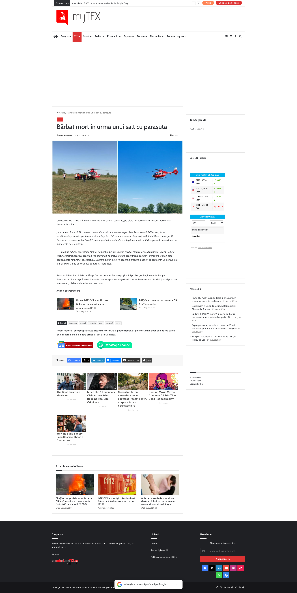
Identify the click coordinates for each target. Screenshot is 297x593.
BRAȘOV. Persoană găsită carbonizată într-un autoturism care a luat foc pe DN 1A (116, 501)
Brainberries (71, 400)
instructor (92, 323)
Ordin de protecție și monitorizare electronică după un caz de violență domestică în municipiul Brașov (158, 501)
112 (76, 36)
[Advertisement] (148, 65)
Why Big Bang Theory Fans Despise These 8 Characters (70, 437)
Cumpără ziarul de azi (229, 3)
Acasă (61, 112)
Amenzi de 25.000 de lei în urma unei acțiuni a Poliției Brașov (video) (105, 3)
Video (208, 3)
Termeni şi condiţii (159, 550)
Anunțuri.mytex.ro (177, 36)
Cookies (155, 543)
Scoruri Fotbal (196, 384)
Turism (141, 36)
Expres (127, 36)
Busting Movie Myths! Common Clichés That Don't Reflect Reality (162, 395)
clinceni (83, 323)
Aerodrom (73, 323)
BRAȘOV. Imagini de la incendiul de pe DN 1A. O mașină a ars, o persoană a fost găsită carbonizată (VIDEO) (74, 501)
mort (101, 323)
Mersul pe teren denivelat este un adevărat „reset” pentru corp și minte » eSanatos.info (132, 398)
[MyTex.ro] (81, 17)
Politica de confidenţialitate (164, 557)
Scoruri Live (195, 377)
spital (118, 323)
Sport (86, 36)
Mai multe (155, 36)
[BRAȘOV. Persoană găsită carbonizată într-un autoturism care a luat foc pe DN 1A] (117, 484)
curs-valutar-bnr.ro (205, 248)
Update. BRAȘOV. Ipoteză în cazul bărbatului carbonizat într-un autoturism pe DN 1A (92, 304)
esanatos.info (133, 410)
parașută (109, 323)
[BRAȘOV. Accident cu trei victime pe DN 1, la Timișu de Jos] (128, 304)
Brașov (65, 36)
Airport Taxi (195, 380)
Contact (55, 554)
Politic (98, 36)
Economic (112, 36)
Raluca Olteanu (65, 135)
